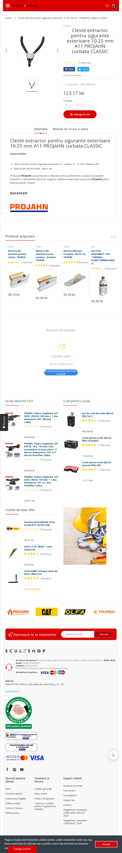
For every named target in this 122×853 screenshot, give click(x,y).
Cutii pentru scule (76, 401)
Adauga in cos (82, 114)
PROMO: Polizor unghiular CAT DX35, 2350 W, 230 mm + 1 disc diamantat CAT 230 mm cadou (41, 418)
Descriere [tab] (40, 129)
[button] (113, 755)
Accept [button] (106, 844)
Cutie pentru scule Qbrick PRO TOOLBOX (96, 439)
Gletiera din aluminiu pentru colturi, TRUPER (17, 254)
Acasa (8, 17)
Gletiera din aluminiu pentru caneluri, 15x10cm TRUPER (46, 255)
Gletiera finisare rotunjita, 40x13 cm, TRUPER (74, 254)
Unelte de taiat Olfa (19, 510)
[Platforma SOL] (21, 746)
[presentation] (111, 236)
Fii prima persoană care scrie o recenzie (61, 372)
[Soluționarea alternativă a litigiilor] (21, 735)
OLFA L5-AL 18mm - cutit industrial (38, 548)
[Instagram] (14, 769)
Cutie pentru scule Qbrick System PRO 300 (96, 464)
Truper (11, 246)
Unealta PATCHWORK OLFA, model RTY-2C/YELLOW (39, 524)
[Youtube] (22, 769)
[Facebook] (7, 769)
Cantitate (67, 100)
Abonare (104, 634)
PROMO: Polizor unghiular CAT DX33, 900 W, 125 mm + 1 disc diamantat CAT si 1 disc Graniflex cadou (41, 481)
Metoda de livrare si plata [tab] (70, 129)
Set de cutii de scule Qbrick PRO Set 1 (97, 415)
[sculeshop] (25, 6)
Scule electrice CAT (19, 401)
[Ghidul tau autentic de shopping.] (12, 691)
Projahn (66, 25)
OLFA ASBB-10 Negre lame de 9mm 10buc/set (40, 572)
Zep (93, 246)
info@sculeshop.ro (32, 663)
